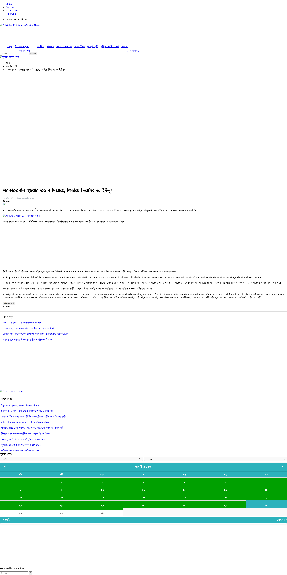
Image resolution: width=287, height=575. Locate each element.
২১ (266, 497)
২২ (20, 505)
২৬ (184, 505)
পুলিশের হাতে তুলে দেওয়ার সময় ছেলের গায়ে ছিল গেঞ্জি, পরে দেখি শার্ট (32, 428)
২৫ (143, 505)
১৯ (184, 497)
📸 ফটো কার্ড (9, 303)
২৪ (102, 505)
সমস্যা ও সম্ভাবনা (64, 46)
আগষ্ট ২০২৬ (143, 467)
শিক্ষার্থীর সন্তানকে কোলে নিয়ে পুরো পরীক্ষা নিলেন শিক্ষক (25, 433)
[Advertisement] (54, 36)
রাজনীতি (40, 46)
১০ (102, 490)
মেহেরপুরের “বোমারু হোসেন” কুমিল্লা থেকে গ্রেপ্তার (23, 439)
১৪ (266, 490)
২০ (225, 497)
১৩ (225, 490)
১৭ (102, 497)
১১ (143, 490)
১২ (184, 490)
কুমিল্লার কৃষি (92, 46)
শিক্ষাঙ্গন (50, 46)
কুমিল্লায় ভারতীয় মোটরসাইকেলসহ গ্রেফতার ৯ (21, 445)
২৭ (225, 505)
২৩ (61, 505)
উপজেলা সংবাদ (22, 46)
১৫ (20, 497)
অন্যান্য (124, 46)
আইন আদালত (132, 51)
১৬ (61, 497)
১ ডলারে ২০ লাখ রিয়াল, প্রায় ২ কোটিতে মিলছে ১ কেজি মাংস (27, 411)
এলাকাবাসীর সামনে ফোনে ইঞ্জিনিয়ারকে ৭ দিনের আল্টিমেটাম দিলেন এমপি (33, 416)
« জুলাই (6, 519)
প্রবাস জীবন (79, 46)
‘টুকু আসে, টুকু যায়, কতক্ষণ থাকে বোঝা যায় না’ (21, 405)
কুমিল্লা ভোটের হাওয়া (110, 46)
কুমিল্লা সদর (24, 51)
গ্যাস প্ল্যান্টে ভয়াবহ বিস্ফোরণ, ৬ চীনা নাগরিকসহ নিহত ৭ (26, 422)
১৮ (143, 497)
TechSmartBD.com (35, 568)
